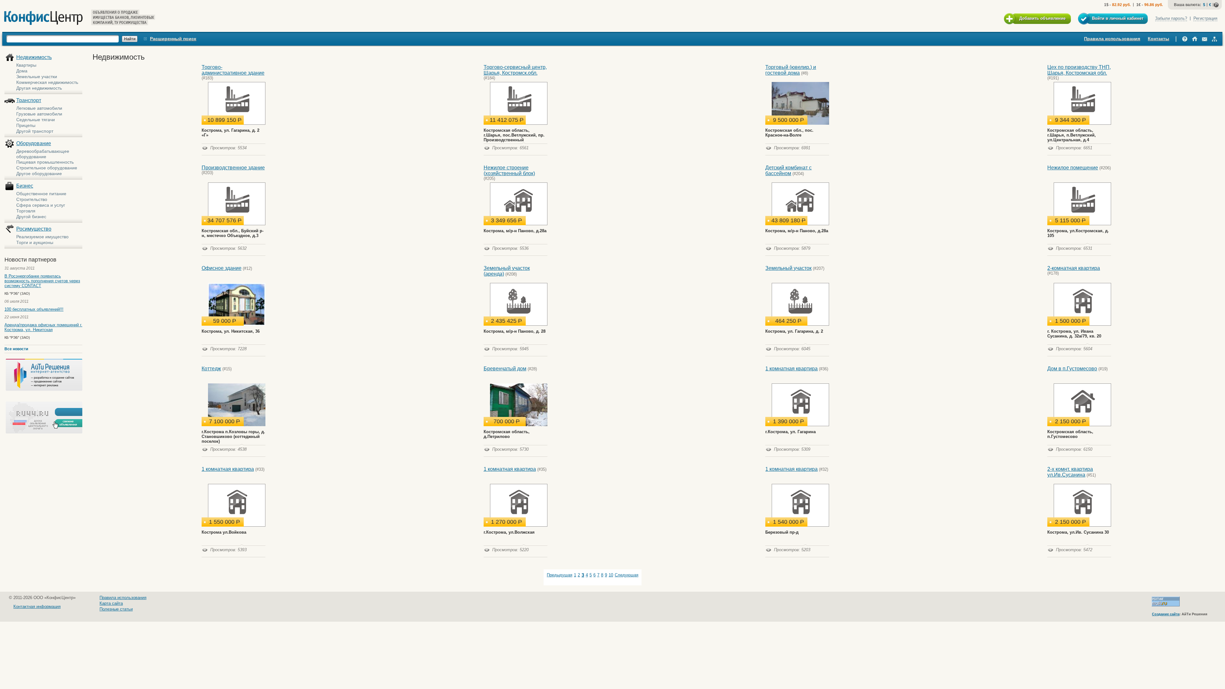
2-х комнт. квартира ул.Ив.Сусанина (1070, 472)
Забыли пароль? (1171, 18)
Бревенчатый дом (505, 368)
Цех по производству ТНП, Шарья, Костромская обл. (1079, 70)
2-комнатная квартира (1073, 268)
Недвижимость (34, 57)
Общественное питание (41, 193)
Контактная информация (37, 606)
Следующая (626, 575)
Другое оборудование (39, 173)
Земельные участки (36, 76)
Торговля (25, 210)
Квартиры (26, 65)
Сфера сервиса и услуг (40, 205)
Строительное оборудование (46, 167)
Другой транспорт (34, 131)
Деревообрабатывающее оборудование (42, 154)
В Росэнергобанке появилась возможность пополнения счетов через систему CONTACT (42, 281)
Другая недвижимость (39, 88)
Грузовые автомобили (39, 113)
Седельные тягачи (35, 119)
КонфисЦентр (43, 18)
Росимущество (33, 229)
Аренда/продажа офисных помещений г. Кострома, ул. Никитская (43, 327)
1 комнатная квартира (791, 368)
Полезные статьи (116, 609)
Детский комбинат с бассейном (788, 170)
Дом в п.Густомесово (1072, 368)
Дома (21, 70)
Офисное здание (221, 268)
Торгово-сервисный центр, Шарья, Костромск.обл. (515, 70)
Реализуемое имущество (42, 236)
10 (611, 575)
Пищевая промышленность (45, 162)
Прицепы (25, 125)
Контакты (1158, 38)
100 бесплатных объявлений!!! (33, 309)
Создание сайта (1165, 614)
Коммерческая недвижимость (47, 82)
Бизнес (24, 186)
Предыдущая (559, 575)
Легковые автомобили (39, 108)
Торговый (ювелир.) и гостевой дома (790, 70)
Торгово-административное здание (233, 70)
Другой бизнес (31, 216)
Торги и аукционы (34, 242)
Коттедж (211, 368)
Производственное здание (233, 167)
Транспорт (28, 100)
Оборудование (33, 143)
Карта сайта (111, 603)
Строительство (31, 199)
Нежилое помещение (1072, 167)
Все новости (16, 349)
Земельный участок (788, 268)
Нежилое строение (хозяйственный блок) (509, 170)
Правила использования (1112, 38)
